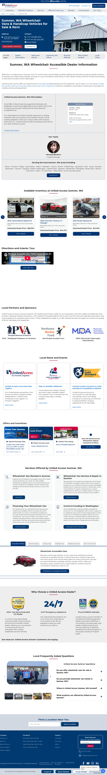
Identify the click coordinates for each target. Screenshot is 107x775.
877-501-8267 (74, 6)
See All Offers (90, 447)
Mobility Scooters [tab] (74, 544)
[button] (9, 696)
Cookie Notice (69, 762)
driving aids (22, 86)
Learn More (9, 405)
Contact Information (11, 130)
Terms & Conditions (57, 762)
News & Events (5, 744)
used (47, 84)
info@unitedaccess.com (89, 755)
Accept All (47, 771)
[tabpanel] (53, 561)
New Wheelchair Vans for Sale (32, 741)
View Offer (59, 452)
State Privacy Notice (46, 764)
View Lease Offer (37, 452)
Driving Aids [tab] (47, 544)
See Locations (98, 6)
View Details (20, 234)
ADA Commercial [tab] (89, 544)
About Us (3, 741)
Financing (58, 741)
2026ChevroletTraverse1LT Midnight (51, 222)
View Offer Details (12, 452)
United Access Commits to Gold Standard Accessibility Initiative (86, 387)
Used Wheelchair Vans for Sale (32, 744)
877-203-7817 (39, 39)
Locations (58, 738)
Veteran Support (5, 750)
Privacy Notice (98, 772)
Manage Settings (81, 771)
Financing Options (20, 527)
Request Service (71, 497)
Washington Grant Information (75, 527)
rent (88, 84)
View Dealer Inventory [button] (12, 46)
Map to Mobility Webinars (50, 386)
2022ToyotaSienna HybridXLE (20, 221)
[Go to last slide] (3, 217)
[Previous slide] (4, 676)
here (70, 121)
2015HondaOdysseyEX (82, 221)
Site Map (57, 764)
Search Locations (70, 724)
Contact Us (85, 6)
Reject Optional (63, 771)
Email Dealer (31, 42)
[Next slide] (104, 217)
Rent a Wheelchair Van (30, 747)
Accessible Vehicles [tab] (18, 544)
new (40, 84)
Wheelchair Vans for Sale (31, 738)
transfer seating (11, 86)
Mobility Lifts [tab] (59, 544)
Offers (57, 744)
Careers (57, 747)
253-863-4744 (36, 37)
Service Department (48, 86)
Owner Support (5, 747)
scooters (34, 86)
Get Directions (7, 41)
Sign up (90, 746)
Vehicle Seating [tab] (34, 544)
